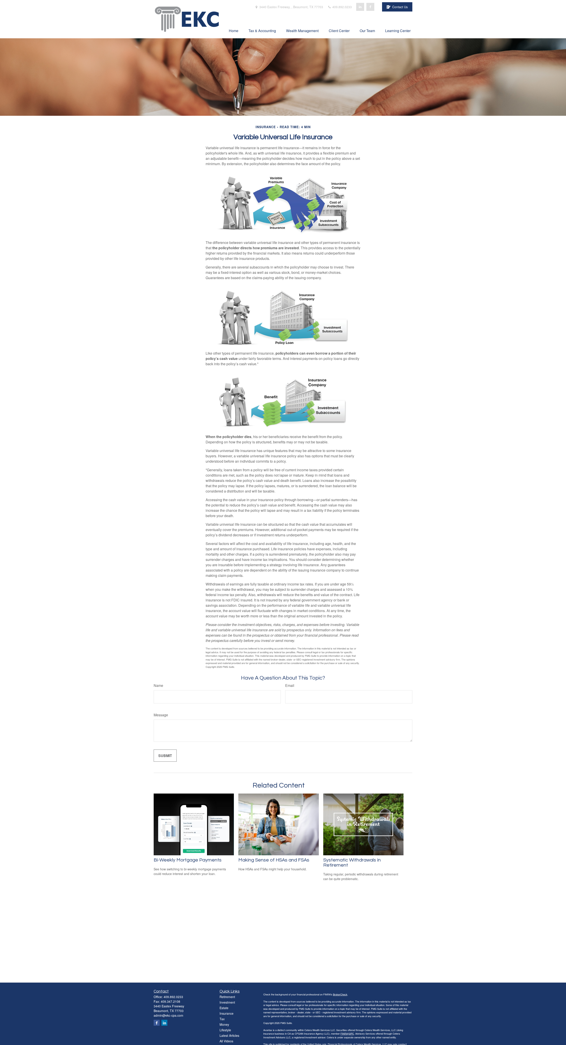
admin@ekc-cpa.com (168, 1015)
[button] (233, 30)
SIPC (351, 1033)
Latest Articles (229, 1035)
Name (158, 685)
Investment (227, 1002)
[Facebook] (370, 7)
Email (289, 685)
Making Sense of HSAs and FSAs (273, 860)
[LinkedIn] (360, 7)
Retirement (227, 997)
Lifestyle (225, 1030)
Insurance (226, 1013)
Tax (222, 1019)
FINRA (344, 1033)
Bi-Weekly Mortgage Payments (188, 860)
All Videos (226, 1041)
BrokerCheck (340, 994)
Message (161, 714)
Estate (224, 1008)
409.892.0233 (341, 7)
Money (224, 1024)
